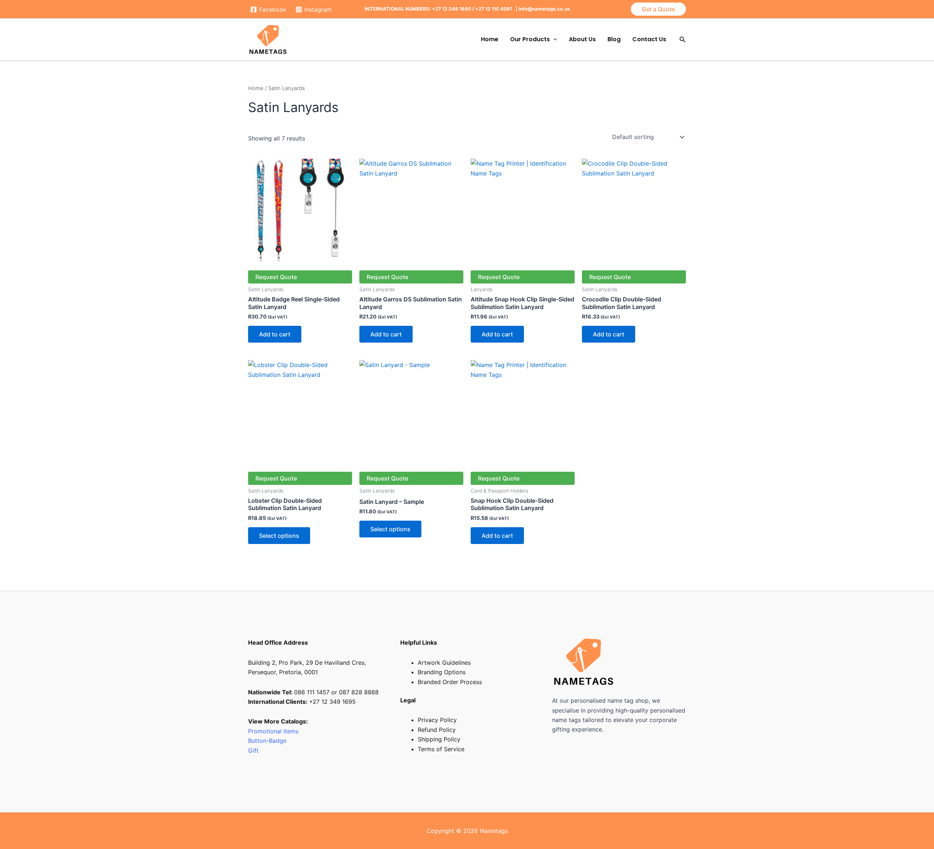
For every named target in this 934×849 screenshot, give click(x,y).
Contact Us (649, 39)
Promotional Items (273, 731)
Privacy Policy (437, 719)
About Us (582, 39)
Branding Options (442, 672)
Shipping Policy (439, 739)
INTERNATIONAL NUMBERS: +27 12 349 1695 (417, 9)
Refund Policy (437, 729)
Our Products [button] (530, 39)
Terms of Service (441, 749)
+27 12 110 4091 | (496, 9)
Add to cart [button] (274, 334)
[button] (658, 9)
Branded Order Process (450, 682)
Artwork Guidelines (444, 662)
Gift (253, 750)
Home (489, 39)
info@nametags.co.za (544, 9)
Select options (279, 535)
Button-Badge (268, 740)
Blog (614, 39)
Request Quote (276, 277)
